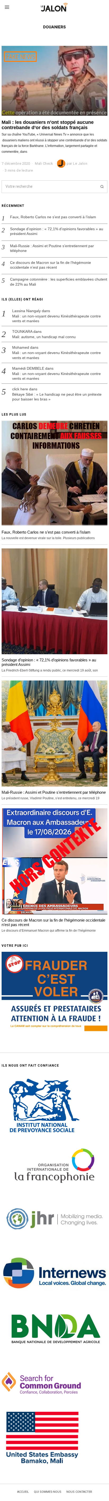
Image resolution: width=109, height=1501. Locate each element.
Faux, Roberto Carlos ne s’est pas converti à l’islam (53, 217)
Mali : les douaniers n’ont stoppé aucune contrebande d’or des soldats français (48, 125)
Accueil (23, 1492)
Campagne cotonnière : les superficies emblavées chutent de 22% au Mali (58, 281)
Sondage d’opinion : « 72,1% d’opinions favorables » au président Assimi (56, 231)
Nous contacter (79, 1492)
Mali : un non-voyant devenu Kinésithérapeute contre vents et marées (56, 318)
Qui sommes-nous (47, 1492)
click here (20, 389)
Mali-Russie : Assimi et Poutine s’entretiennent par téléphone (52, 248)
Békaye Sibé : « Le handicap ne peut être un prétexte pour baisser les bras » (57, 396)
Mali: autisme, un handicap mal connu (44, 337)
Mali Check (44, 163)
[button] (101, 186)
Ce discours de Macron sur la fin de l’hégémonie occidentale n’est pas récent (50, 264)
